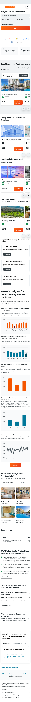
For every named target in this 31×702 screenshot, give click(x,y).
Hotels (9, 673)
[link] (7, 254)
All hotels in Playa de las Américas (9, 667)
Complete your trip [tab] (17, 643)
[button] (2, 6)
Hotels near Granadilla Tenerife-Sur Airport (14, 654)
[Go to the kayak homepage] (10, 7)
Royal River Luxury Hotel (9, 220)
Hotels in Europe (16, 673)
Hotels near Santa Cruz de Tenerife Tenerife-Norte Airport (14, 657)
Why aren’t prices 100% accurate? (11, 697)
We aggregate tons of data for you (11, 695)
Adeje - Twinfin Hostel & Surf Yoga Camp (12, 139)
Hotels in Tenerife (20, 675)
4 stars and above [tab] (8, 482)
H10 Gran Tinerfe (6, 93)
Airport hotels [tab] (6, 643)
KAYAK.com (4, 673)
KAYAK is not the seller (8, 692)
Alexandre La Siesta (7, 179)
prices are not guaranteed (7, 687)
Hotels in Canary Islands (10, 675)
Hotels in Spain (24, 673)
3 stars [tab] (23, 482)
